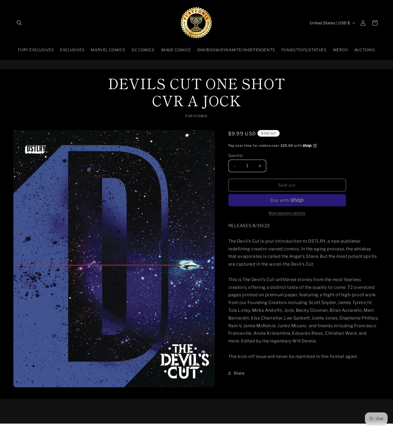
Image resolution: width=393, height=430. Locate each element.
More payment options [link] (287, 213)
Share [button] (239, 373)
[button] (19, 23)
